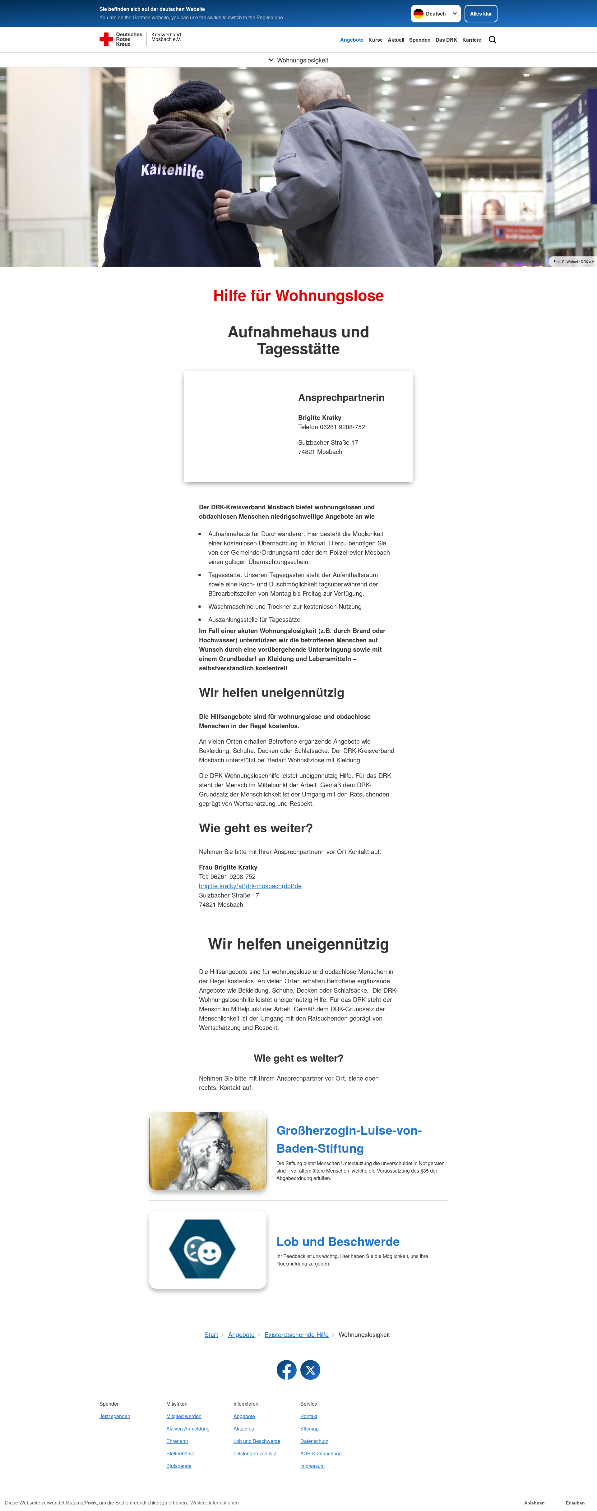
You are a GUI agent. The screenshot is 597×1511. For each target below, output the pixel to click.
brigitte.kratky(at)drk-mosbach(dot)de (250, 885)
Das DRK (446, 39)
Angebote (351, 39)
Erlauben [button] (575, 1502)
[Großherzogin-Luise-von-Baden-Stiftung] (207, 1151)
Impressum (312, 1465)
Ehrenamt (177, 1440)
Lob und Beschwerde (338, 1241)
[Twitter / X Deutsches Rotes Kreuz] (310, 1370)
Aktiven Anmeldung (188, 1428)
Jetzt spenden (115, 1416)
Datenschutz (314, 1440)
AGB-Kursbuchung (321, 1453)
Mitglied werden (183, 1416)
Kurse (375, 39)
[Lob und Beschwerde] (207, 1249)
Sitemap (309, 1428)
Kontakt (308, 1416)
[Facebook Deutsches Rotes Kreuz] (287, 1370)
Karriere (471, 39)
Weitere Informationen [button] (214, 1502)
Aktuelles (244, 1428)
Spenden (420, 39)
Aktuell (396, 39)
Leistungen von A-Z (255, 1453)
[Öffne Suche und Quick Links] (492, 40)
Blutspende (179, 1465)
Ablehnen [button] (534, 1502)
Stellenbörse (180, 1453)
